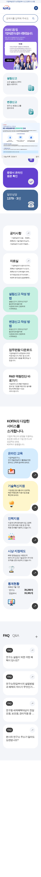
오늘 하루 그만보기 (10, 156)
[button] (35, 47)
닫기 (37, 156)
